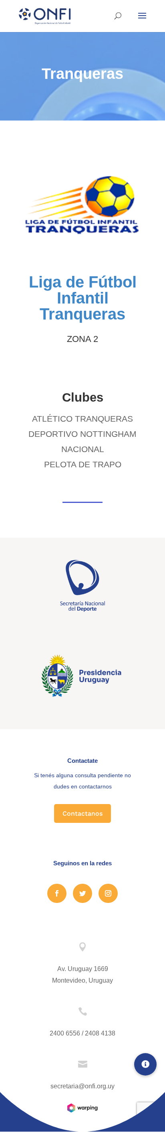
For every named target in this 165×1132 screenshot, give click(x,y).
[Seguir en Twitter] (82, 893)
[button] (145, 1064)
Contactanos (82, 813)
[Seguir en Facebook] (56, 893)
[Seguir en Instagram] (108, 893)
